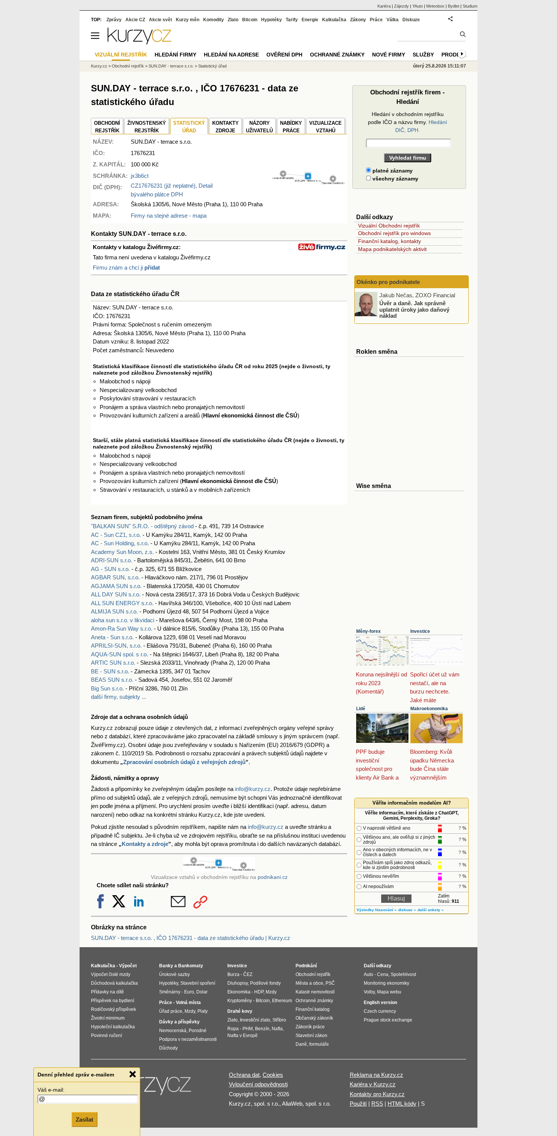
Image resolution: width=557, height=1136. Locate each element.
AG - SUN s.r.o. (110, 569)
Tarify (292, 19)
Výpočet (128, 965)
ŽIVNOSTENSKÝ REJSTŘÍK (146, 126)
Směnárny (169, 992)
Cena (382, 974)
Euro (189, 992)
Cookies (273, 1075)
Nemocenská (172, 1030)
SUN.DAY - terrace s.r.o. (171, 66)
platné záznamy (392, 171)
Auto (368, 974)
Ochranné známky (337, 55)
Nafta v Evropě (242, 1035)
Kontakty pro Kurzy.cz (377, 1094)
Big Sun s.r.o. (107, 688)
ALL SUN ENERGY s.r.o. (122, 603)
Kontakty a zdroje (145, 844)
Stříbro (279, 1020)
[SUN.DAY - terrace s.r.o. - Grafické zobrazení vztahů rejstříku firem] (308, 182)
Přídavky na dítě (107, 992)
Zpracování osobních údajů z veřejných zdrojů (184, 762)
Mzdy (190, 1011)
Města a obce (309, 983)
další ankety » (431, 910)
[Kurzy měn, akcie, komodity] (152, 1088)
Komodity (213, 19)
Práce (376, 19)
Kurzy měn (187, 19)
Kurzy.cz (99, 66)
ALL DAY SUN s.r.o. (116, 594)
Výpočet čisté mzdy (110, 974)
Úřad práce (170, 1011)
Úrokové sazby (174, 974)
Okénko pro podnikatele (388, 282)
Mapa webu (389, 992)
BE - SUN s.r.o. (110, 671)
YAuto (417, 6)
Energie (310, 19)
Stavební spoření (197, 983)
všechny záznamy (394, 179)
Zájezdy (401, 6)
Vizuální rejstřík (121, 55)
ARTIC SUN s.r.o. (113, 662)
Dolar (202, 992)
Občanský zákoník (314, 1018)
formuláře (319, 1044)
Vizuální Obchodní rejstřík (389, 226)
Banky (166, 965)
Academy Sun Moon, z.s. (122, 552)
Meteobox (435, 6)
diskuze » (407, 910)
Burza (233, 974)
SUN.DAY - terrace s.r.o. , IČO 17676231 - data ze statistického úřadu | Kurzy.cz (190, 938)
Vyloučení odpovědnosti (258, 1084)
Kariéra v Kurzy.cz (373, 1084)
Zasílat (84, 1119)
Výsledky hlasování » (377, 910)
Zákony (358, 19)
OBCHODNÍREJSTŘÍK (107, 126)
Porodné (198, 1030)
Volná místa (188, 1002)
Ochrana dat (244, 1075)
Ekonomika (238, 992)
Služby (423, 55)
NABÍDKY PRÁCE (291, 126)
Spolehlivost (403, 974)
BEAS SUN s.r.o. (112, 679)
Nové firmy (388, 55)
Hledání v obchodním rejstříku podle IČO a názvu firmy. (407, 122)
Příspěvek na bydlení (112, 1000)
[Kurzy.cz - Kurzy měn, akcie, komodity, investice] (139, 42)
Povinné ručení (106, 1035)
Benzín (262, 1028)
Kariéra (384, 6)
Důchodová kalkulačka (114, 983)
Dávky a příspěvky (179, 1022)
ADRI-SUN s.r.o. (111, 560)
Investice (420, 631)
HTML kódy (402, 1103)
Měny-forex (368, 631)
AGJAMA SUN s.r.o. (116, 586)
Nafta (277, 1028)
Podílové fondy (265, 983)
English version (380, 1002)
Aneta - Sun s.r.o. (112, 637)
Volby (369, 992)
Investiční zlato (255, 1020)
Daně (301, 1044)
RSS (377, 1103)
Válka (392, 19)
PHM (248, 1028)
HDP (258, 992)
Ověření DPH (284, 55)
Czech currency (380, 1011)
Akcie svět (160, 19)
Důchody (168, 1048)
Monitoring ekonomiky (386, 983)
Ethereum (282, 1000)
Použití (358, 1103)
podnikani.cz (273, 877)
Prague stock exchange (388, 1020)
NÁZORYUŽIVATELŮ (259, 126)
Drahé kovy (239, 1011)
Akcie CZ (135, 19)
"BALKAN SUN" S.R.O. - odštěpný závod (142, 526)
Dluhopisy (237, 983)
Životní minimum (108, 1018)
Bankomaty (190, 965)
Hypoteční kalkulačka (113, 1026)
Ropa (233, 1028)
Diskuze (411, 19)
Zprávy (114, 19)
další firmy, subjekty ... (118, 697)
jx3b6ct (140, 176)
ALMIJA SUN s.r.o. (114, 611)
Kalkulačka (334, 19)
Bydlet (453, 6)
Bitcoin (249, 19)
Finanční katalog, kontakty (389, 241)
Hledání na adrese (231, 55)
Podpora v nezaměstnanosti (188, 1039)
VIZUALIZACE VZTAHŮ (325, 126)
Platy (202, 1011)
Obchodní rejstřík (128, 66)
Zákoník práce (310, 1026)
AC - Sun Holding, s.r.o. (120, 543)
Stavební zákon (311, 1035)
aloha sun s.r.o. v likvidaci (122, 620)
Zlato (233, 19)
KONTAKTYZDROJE (225, 126)
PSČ (330, 983)
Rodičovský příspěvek (113, 1009)
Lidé (360, 708)
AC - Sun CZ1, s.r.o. (116, 535)
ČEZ (247, 974)
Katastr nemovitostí (315, 992)
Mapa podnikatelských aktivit (392, 249)
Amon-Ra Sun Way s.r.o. (121, 628)
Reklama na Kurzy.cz (376, 1075)
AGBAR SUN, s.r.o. (115, 577)
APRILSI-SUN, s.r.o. (116, 645)
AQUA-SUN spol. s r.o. (119, 654)
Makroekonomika (429, 708)
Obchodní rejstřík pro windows (394, 233)
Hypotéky (271, 19)
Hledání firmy (175, 55)
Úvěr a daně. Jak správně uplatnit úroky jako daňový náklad (414, 309)
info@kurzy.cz (253, 789)
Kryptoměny (239, 1000)
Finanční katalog (313, 1009)
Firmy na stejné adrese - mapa (169, 215)
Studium (470, 6)
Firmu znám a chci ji (126, 267)
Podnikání (306, 965)
